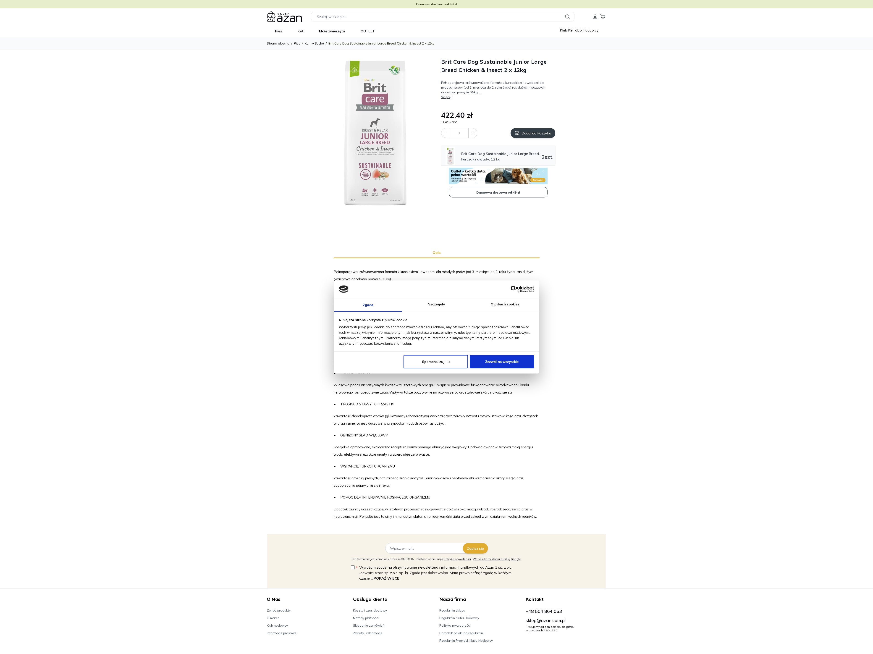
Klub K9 (567, 30)
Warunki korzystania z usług (491, 559)
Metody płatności (366, 618)
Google (516, 559)
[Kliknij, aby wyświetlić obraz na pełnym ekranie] (375, 135)
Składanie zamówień (368, 625)
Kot (301, 31)
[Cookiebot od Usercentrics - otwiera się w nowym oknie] (514, 289)
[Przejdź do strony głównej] (284, 16)
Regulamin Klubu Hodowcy (459, 618)
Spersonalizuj (433, 361)
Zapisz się (475, 548)
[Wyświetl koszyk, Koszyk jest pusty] (602, 16)
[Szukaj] (568, 16)
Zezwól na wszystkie (502, 361)
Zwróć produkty (279, 610)
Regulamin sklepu (452, 610)
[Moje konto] (595, 16)
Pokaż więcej (387, 578)
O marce (273, 618)
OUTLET (368, 31)
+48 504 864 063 (544, 611)
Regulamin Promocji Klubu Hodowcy (466, 640)
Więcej (446, 97)
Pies (278, 31)
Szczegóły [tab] (436, 304)
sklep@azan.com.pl (546, 620)
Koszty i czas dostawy (370, 610)
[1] (473, 133)
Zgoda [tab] (368, 305)
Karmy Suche (314, 43)
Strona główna (278, 43)
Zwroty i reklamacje (367, 633)
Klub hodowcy (277, 625)
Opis (437, 252)
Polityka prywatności (457, 559)
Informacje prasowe (281, 633)
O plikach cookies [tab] (505, 304)
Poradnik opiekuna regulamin (461, 633)
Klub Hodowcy (586, 30)
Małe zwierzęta (332, 31)
